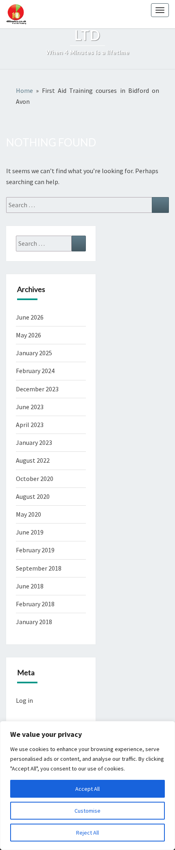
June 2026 (30, 317)
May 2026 (28, 335)
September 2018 (38, 568)
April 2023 (30, 425)
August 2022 (33, 460)
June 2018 (30, 586)
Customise (87, 810)
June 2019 (30, 532)
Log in (24, 700)
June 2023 (30, 407)
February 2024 (35, 371)
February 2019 (35, 550)
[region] (87, 785)
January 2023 (34, 442)
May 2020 (28, 514)
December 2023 (37, 389)
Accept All (87, 788)
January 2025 (34, 353)
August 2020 (33, 496)
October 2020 (34, 478)
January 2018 (34, 622)
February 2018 (35, 604)
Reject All (87, 832)
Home (24, 90)
